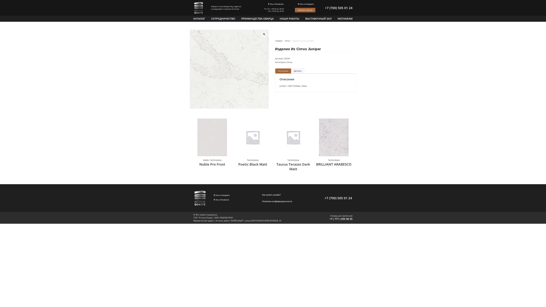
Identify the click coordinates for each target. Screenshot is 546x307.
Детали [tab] (298, 71)
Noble (206, 160)
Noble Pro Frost (212, 164)
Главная (278, 41)
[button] (264, 34)
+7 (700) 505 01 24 (338, 8)
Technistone (216, 160)
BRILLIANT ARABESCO (333, 164)
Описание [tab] (283, 71)
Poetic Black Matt (252, 164)
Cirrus (287, 41)
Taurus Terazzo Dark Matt (293, 166)
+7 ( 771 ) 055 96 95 (340, 219)
